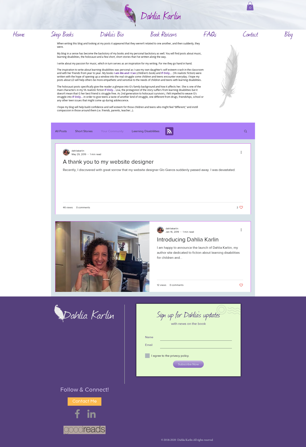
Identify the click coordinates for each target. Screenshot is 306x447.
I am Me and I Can (125, 73)
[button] (250, 6)
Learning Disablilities (145, 131)
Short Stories (84, 131)
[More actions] (242, 152)
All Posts (61, 131)
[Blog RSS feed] (169, 131)
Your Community (112, 131)
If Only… (109, 90)
